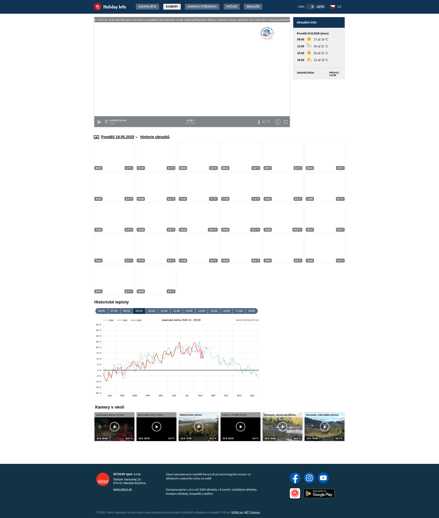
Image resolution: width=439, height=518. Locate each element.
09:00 (139, 310)
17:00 (239, 310)
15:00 (214, 310)
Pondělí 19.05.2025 (117, 137)
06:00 (101, 310)
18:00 (251, 310)
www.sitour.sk (122, 489)
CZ (339, 6)
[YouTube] (323, 478)
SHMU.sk (237, 512)
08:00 (126, 310)
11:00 (164, 310)
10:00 (151, 310)
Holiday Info (106, 4)
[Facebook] (295, 478)
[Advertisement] (319, 104)
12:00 (176, 310)
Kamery (172, 6)
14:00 (201, 310)
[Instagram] (309, 478)
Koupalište (147, 6)
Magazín (253, 6)
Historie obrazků (154, 137)
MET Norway (252, 512)
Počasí (231, 6)
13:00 (189, 310)
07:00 (114, 310)
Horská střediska (202, 6)
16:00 (226, 310)
